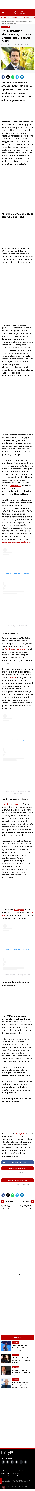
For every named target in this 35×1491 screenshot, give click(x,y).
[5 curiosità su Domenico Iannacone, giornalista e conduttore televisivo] (6, 1383)
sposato (12, 677)
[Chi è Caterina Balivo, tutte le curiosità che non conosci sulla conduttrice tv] (6, 1358)
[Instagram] (12, 1462)
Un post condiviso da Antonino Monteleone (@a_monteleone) (17, 792)
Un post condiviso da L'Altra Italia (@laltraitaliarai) (17, 625)
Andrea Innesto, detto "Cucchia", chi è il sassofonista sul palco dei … (22, 1348)
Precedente (8, 1201)
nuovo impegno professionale (15, 542)
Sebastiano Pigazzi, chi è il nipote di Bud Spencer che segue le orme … (21, 1372)
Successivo (26, 1201)
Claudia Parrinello (9, 804)
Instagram (21, 649)
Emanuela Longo (6, 45)
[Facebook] (3, 77)
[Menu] (3, 12)
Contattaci (13, 1471)
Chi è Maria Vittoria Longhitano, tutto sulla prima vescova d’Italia (26, 1207)
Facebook (9, 649)
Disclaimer (21, 1471)
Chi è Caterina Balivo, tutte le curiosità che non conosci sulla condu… (22, 1360)
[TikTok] (21, 1462)
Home (3, 21)
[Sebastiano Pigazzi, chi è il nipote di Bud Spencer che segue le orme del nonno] (6, 1370)
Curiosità (8, 21)
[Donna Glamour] (18, 12)
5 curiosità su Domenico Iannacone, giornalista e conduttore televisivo (20, 1385)
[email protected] (6, 1481)
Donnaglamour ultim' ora (17, 1180)
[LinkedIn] (22, 77)
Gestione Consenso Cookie (10, 1476)
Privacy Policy (5, 1473)
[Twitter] (8, 77)
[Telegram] (17, 77)
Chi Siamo (4, 1471)
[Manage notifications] (3, 1487)
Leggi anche (17, 1337)
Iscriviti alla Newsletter (17, 1168)
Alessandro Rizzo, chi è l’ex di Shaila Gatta (6, 1207)
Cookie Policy (16, 1473)
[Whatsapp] (12, 77)
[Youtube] (25, 1462)
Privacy (1, 1482)
